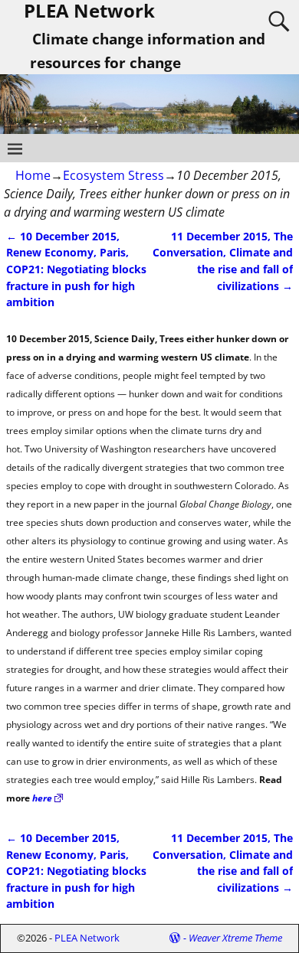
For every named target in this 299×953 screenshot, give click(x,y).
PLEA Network (87, 938)
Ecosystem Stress (113, 175)
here (42, 798)
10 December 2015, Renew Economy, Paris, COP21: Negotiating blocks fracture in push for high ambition (76, 269)
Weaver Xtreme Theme (235, 938)
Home (33, 175)
